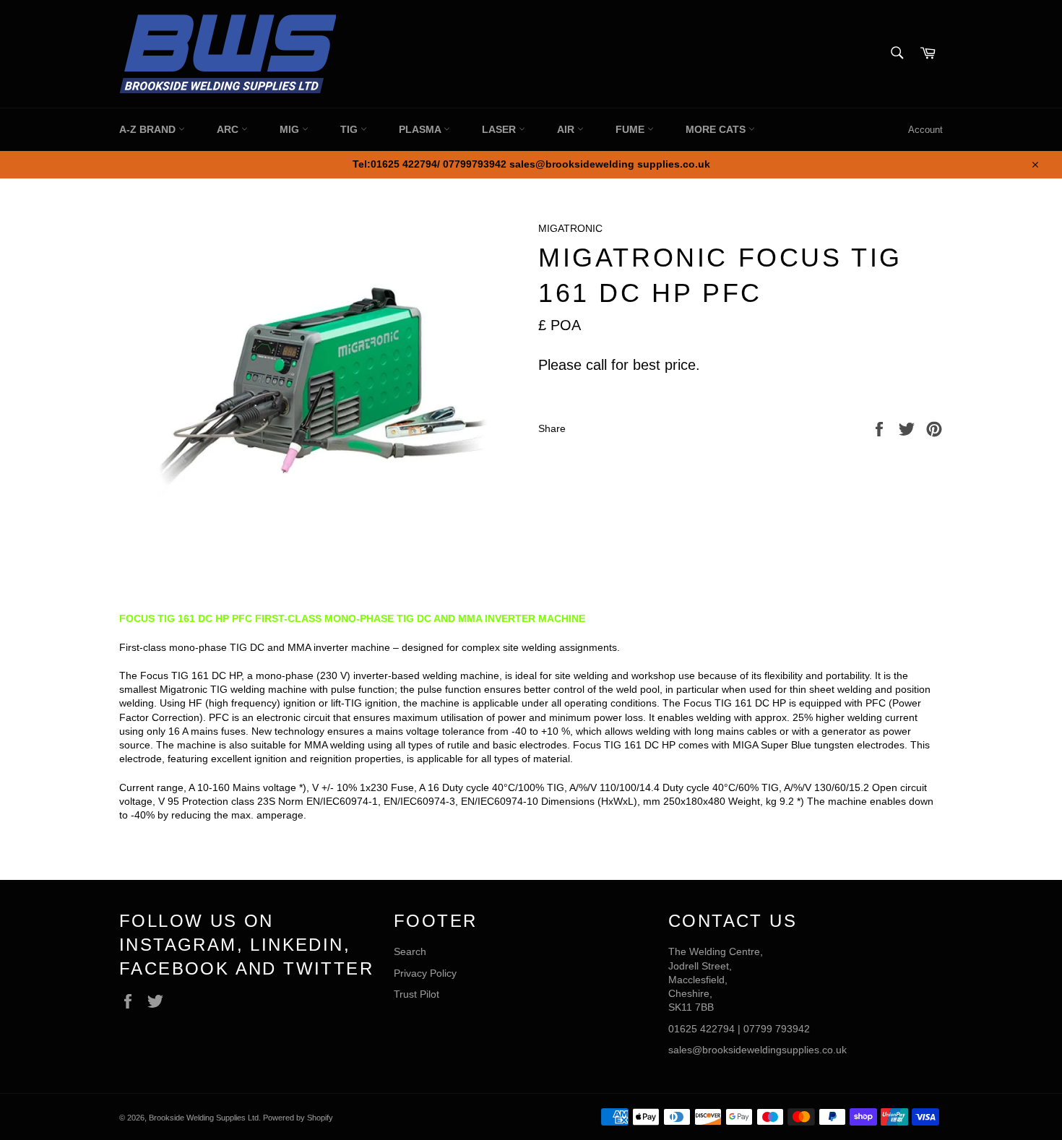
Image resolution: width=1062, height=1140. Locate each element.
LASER (500, 129)
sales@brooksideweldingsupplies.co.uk (757, 1049)
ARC (229, 129)
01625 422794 (701, 1029)
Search (410, 951)
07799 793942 (776, 1029)
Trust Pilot (416, 994)
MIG (291, 129)
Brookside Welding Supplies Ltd (204, 1117)
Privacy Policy (425, 973)
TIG (350, 129)
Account (925, 129)
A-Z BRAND (148, 129)
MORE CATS (717, 129)
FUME (631, 129)
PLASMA (421, 129)
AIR (567, 129)
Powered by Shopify (298, 1117)
